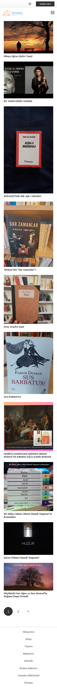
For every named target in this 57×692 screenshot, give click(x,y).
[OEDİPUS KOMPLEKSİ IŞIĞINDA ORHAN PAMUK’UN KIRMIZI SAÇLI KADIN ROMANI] (28, 404)
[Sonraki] (28, 611)
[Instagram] (29, 3)
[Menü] (53, 12)
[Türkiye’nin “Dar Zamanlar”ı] (28, 204)
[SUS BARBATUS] (28, 334)
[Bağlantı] (13, 12)
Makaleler (28, 653)
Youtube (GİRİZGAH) (28, 675)
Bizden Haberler (29, 668)
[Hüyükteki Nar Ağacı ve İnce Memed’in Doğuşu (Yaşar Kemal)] (28, 565)
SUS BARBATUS (12, 397)
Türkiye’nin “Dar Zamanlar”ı (20, 269)
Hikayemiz (28, 632)
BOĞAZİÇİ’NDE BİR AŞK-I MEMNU (22, 196)
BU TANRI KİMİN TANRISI (18, 101)
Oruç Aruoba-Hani (14, 326)
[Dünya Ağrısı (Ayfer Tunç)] (28, 23)
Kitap (29, 639)
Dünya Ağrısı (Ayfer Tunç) (18, 56)
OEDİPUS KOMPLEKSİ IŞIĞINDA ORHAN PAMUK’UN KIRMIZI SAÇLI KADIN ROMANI (27, 455)
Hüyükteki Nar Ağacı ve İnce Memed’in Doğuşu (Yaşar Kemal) (25, 594)
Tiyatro (29, 646)
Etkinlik (28, 661)
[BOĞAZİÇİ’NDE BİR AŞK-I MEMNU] (28, 108)
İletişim (28, 682)
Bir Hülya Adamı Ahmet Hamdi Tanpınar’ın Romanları (28, 515)
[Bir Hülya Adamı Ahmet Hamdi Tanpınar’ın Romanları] (28, 464)
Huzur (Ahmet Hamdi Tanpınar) (21, 557)
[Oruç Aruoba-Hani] (28, 277)
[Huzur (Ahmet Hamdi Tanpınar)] (28, 524)
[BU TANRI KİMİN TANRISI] (28, 64)
